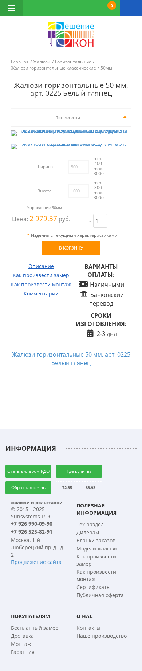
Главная (20, 62)
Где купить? (79, 471)
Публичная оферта (100, 595)
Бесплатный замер (35, 627)
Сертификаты (93, 587)
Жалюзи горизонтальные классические (53, 68)
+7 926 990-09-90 (31, 523)
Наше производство (101, 635)
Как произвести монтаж (41, 284)
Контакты (88, 627)
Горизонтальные (73, 62)
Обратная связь (28, 487)
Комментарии (41, 293)
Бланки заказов (95, 540)
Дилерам (87, 532)
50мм (106, 68)
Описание (41, 266)
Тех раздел (90, 524)
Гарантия (23, 651)
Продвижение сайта (36, 561)
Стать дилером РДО (28, 471)
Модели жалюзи (96, 548)
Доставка (22, 635)
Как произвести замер (41, 275)
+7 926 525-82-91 (31, 531)
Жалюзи (42, 62)
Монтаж (21, 643)
